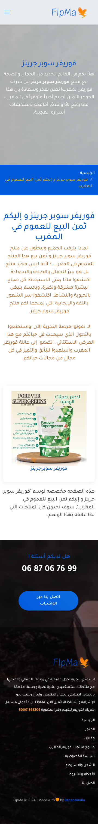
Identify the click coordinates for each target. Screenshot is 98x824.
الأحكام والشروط (81, 774)
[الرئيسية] (70, 12)
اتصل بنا (88, 783)
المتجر (90, 729)
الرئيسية (87, 173)
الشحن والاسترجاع (80, 765)
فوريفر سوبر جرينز (49, 468)
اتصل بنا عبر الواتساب (48, 600)
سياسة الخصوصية (80, 756)
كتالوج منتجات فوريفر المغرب (72, 747)
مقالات (89, 738)
